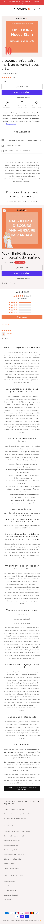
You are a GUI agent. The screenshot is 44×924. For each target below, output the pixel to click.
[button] (4, 9)
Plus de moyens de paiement (22, 97)
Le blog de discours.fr (11, 895)
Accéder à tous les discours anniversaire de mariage (22, 788)
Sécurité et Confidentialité (12, 859)
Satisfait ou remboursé (11, 868)
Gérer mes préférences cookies (14, 854)
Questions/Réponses (11, 845)
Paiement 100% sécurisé (12, 840)
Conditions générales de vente (14, 850)
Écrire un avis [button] (22, 317)
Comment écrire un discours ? (14, 836)
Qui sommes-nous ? (10, 890)
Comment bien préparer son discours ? (17, 831)
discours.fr (13, 920)
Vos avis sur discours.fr (11, 886)
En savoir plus (11, 124)
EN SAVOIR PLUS (7, 283)
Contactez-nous (9, 881)
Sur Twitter (7, 900)
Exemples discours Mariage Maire (15, 809)
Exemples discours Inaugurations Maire (17, 814)
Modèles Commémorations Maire (15, 818)
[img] (6, 330)
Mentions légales (9, 864)
